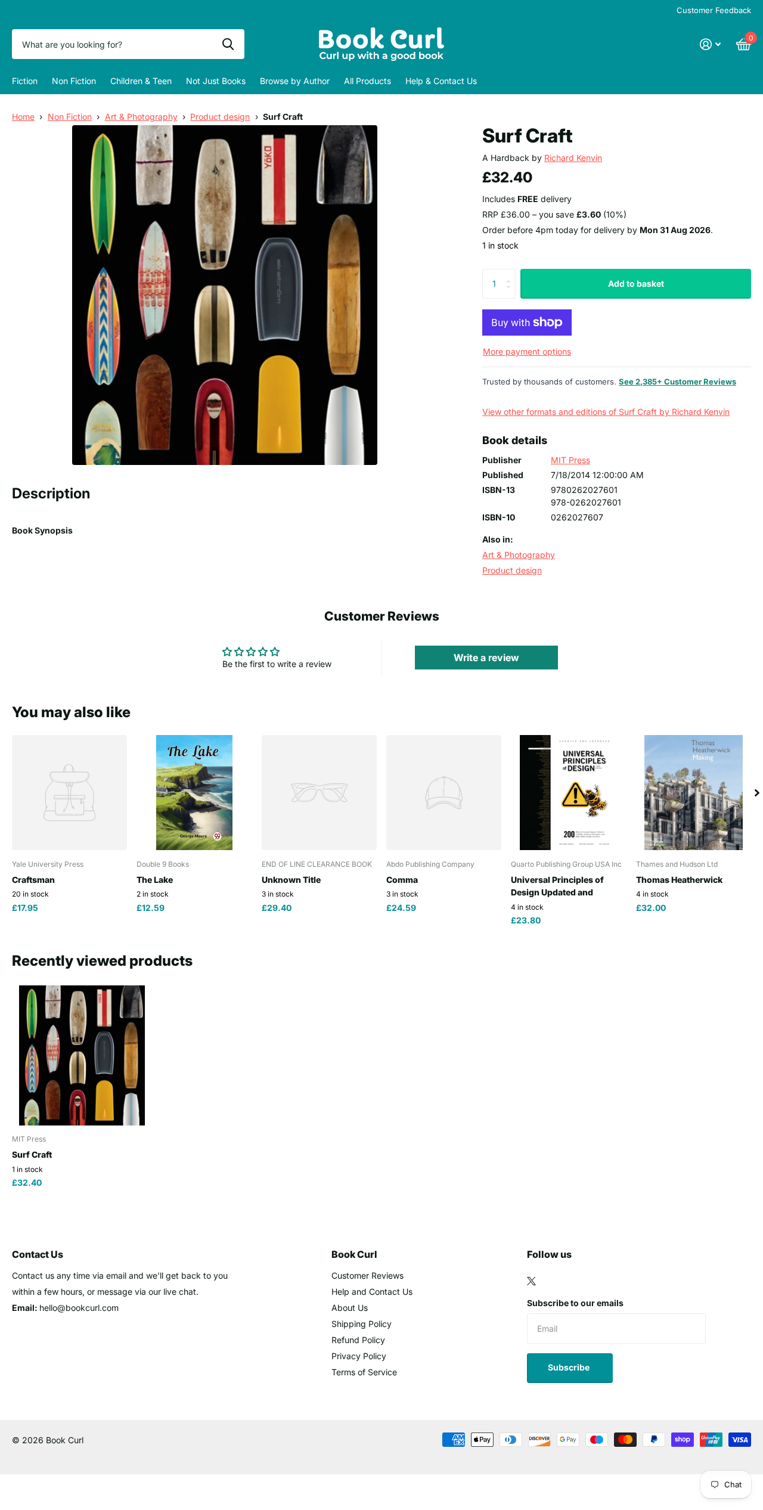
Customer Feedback (714, 10)
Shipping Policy (361, 1324)
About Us (349, 1308)
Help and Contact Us (371, 1291)
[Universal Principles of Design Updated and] (568, 792)
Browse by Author (295, 81)
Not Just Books (216, 81)
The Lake (155, 880)
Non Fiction (74, 81)
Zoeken (228, 44)
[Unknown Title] (319, 792)
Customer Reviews (367, 1275)
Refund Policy (358, 1340)
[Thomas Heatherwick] (693, 792)
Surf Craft (32, 1154)
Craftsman (33, 880)
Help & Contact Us (441, 81)
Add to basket (636, 283)
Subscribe (569, 1367)
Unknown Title (291, 880)
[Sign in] (710, 44)
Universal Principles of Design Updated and (557, 886)
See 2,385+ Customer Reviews (677, 381)
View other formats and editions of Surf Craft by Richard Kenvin (606, 412)
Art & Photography (141, 116)
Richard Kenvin (573, 158)
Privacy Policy (358, 1356)
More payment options (527, 351)
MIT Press (570, 460)
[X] (531, 1281)
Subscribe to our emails (575, 1303)
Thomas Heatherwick (679, 880)
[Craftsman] (69, 792)
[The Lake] (194, 792)
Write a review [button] (486, 657)
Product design (220, 116)
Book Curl (354, 1254)
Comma (402, 880)
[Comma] (443, 792)
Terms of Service (364, 1372)
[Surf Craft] (82, 1055)
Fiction (25, 81)
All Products (367, 81)
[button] (757, 792)
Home (23, 116)
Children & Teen (141, 81)
